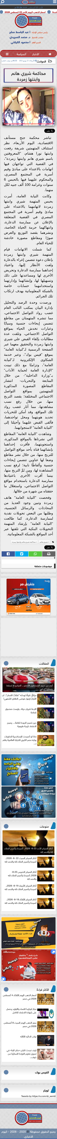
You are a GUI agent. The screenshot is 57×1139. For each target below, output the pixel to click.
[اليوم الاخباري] (28, 770)
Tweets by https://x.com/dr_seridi (38, 1096)
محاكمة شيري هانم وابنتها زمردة (23, 542)
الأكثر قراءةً (43, 989)
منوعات (44, 826)
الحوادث (41, 61)
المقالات (44, 663)
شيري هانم (44, 542)
